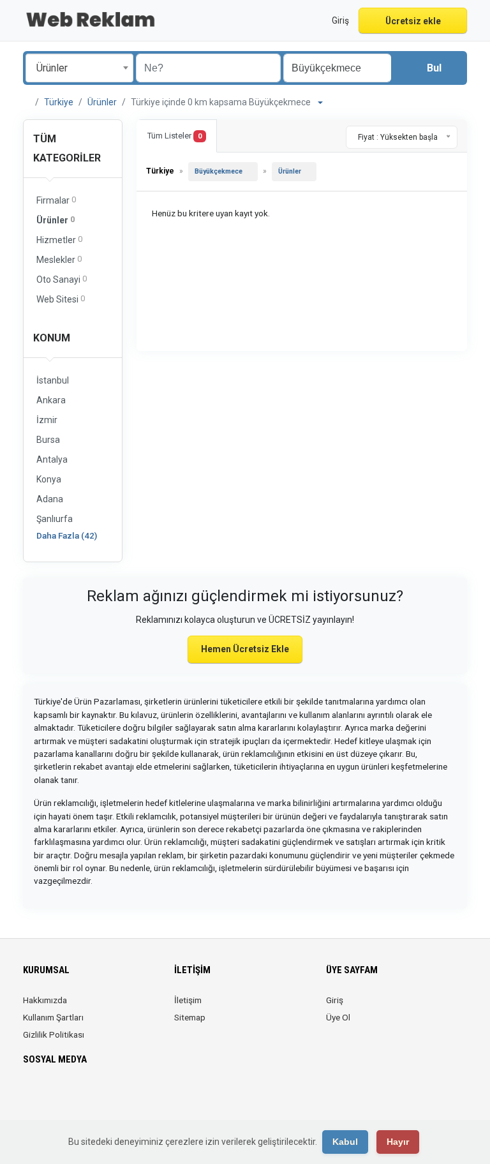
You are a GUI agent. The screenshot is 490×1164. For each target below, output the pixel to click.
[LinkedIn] (67, 1097)
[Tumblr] (120, 1097)
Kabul (345, 1142)
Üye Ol (338, 1017)
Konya (48, 479)
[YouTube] (102, 1097)
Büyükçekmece (218, 171)
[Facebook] (31, 1097)
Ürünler (102, 102)
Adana (49, 499)
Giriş (334, 1000)
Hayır (398, 1142)
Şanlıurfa (54, 519)
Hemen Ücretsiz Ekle (245, 649)
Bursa (48, 440)
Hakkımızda (45, 1000)
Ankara (51, 400)
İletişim (188, 1000)
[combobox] (79, 68)
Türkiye (58, 102)
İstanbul (52, 380)
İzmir (46, 420)
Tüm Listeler (174, 135)
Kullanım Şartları (53, 1017)
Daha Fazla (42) (66, 535)
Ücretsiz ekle (413, 21)
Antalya (52, 459)
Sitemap (189, 1017)
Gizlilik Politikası (53, 1034)
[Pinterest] (85, 1097)
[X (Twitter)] (49, 1097)
